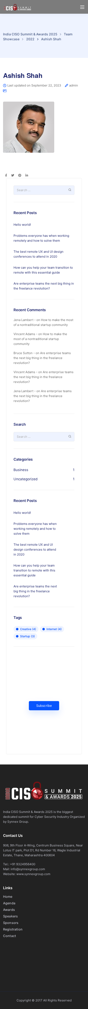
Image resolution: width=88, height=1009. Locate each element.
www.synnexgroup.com (33, 874)
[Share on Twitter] (12, 175)
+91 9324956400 (22, 864)
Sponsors (10, 923)
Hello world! (22, 225)
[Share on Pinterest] (19, 175)
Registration (13, 929)
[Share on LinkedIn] (26, 175)
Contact (9, 936)
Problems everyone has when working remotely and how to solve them (41, 238)
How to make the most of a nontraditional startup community (40, 339)
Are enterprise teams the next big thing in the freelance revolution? (44, 286)
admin (73, 85)
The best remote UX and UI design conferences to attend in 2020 (38, 254)
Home (7, 897)
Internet (54, 629)
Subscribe (44, 706)
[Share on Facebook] (6, 175)
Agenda (9, 903)
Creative (28, 629)
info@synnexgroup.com (28, 869)
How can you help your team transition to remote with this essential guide (43, 270)
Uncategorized (26, 479)
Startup (27, 636)
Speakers (10, 916)
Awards (9, 910)
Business (21, 470)
